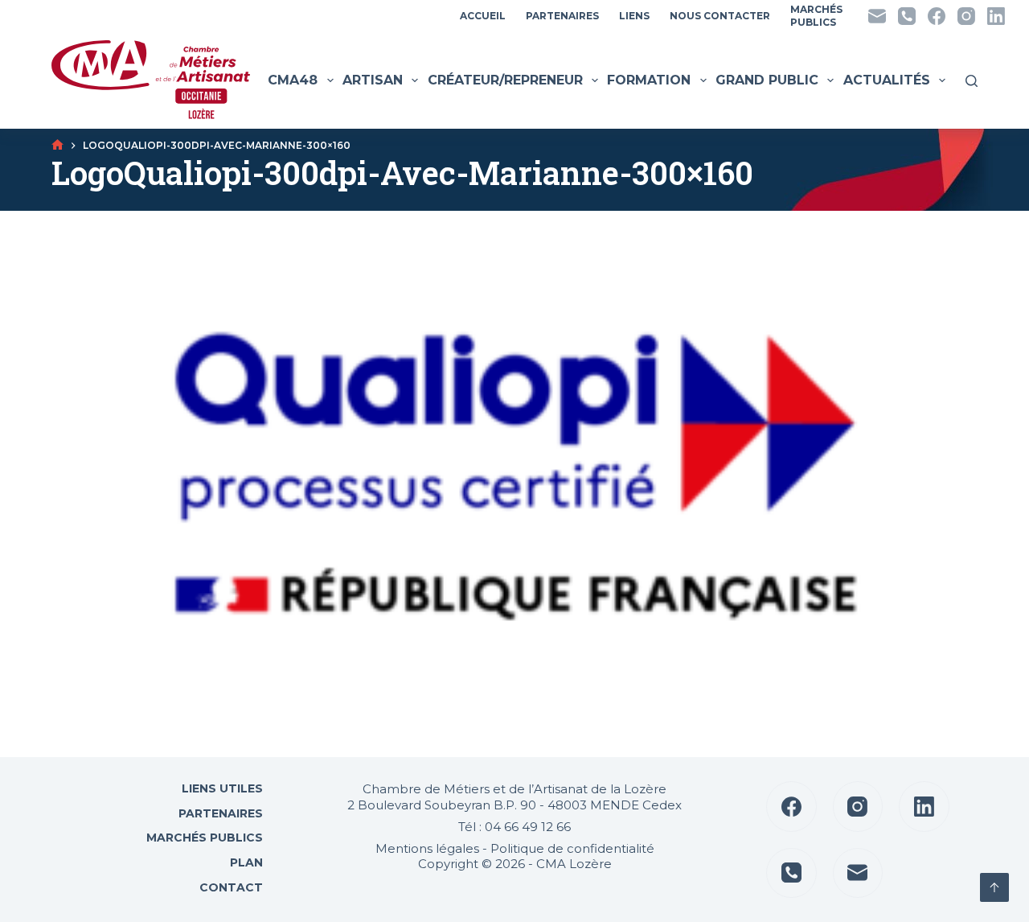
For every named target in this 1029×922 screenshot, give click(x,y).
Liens (634, 16)
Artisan (372, 80)
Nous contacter (720, 16)
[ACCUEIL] (57, 145)
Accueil (483, 16)
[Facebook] (936, 16)
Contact (229, 887)
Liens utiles (220, 788)
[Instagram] (966, 16)
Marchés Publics (204, 837)
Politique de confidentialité (572, 848)
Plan (245, 862)
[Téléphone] (907, 16)
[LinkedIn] (996, 16)
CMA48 (293, 80)
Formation (649, 80)
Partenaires (562, 16)
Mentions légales (427, 848)
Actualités (886, 80)
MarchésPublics (816, 15)
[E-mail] (877, 16)
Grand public (766, 80)
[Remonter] (994, 887)
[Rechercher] (971, 81)
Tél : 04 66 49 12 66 (514, 826)
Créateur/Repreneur (505, 80)
